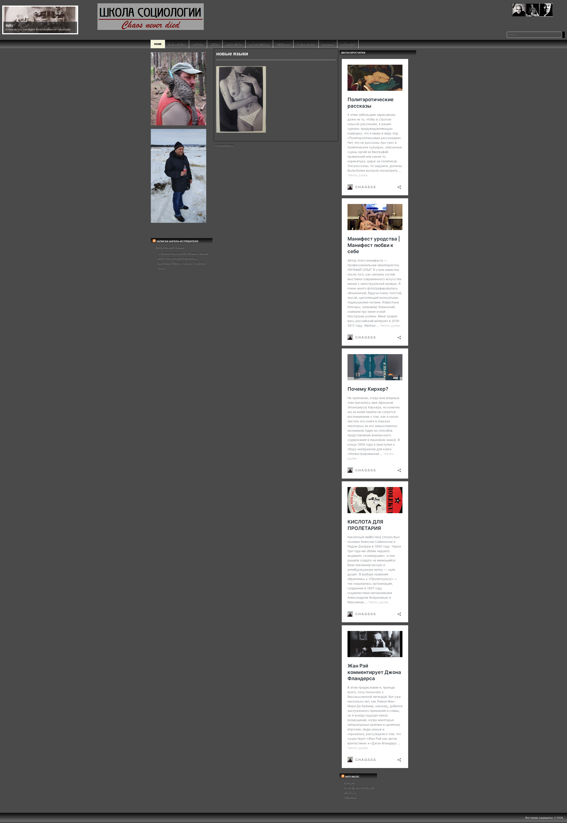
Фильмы (328, 44)
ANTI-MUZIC (352, 776)
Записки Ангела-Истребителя (177, 241)
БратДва (349, 782)
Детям (214, 44)
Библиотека (177, 44)
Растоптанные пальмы (169, 247)
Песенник (283, 44)
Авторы (198, 44)
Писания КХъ (306, 44)
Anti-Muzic (348, 44)
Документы (234, 44)
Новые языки (225, 145)
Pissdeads (350, 797)
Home (157, 44)
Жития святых (259, 44)
